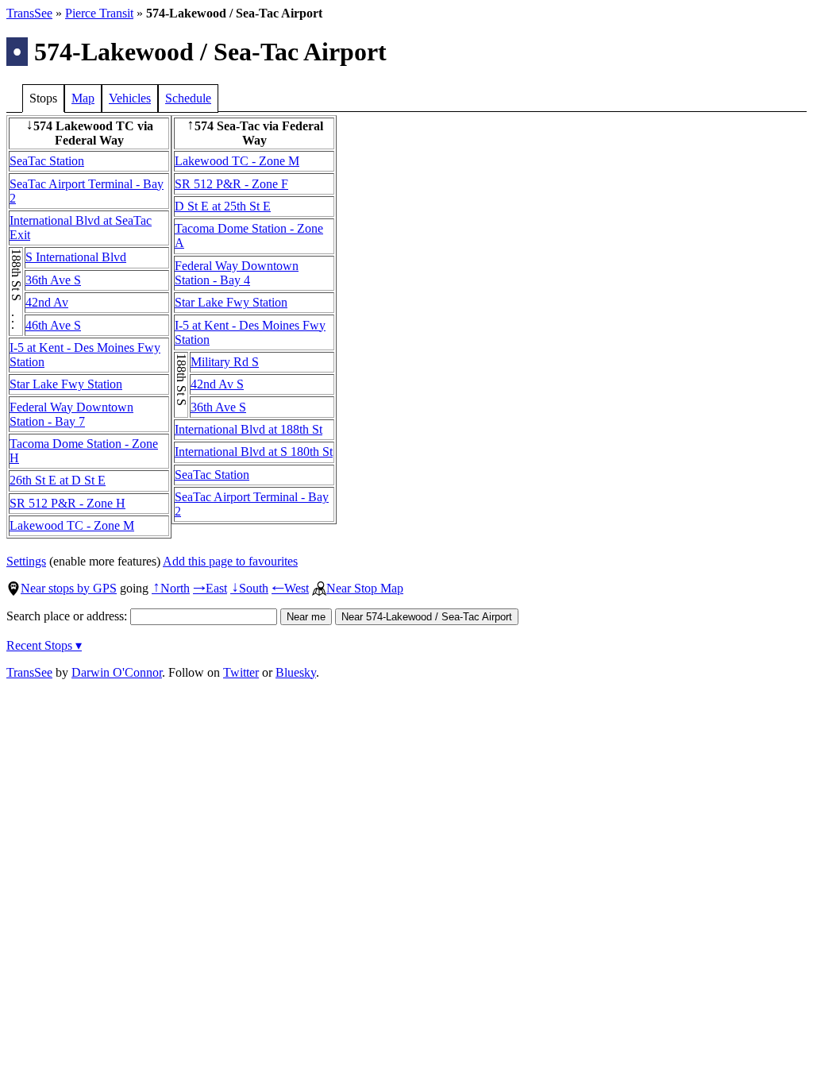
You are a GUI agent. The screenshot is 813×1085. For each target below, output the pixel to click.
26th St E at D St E (58, 480)
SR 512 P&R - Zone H (67, 503)
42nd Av (46, 302)
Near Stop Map (364, 588)
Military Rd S (225, 362)
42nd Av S (217, 384)
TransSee (29, 13)
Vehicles (130, 98)
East (210, 588)
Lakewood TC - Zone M (72, 525)
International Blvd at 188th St (248, 429)
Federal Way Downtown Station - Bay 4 (237, 273)
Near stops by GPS (69, 588)
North (171, 588)
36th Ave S (53, 280)
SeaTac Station (47, 161)
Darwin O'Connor (116, 672)
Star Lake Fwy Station (66, 384)
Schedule (188, 98)
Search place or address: (68, 616)
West (290, 588)
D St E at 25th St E (223, 206)
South (249, 588)
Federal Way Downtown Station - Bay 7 (71, 414)
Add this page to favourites (230, 561)
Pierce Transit (99, 13)
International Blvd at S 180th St (254, 451)
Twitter (241, 672)
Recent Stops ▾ (44, 645)
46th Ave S (53, 325)
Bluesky (295, 672)
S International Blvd (75, 257)
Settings (26, 561)
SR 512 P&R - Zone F (231, 184)
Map (82, 98)
